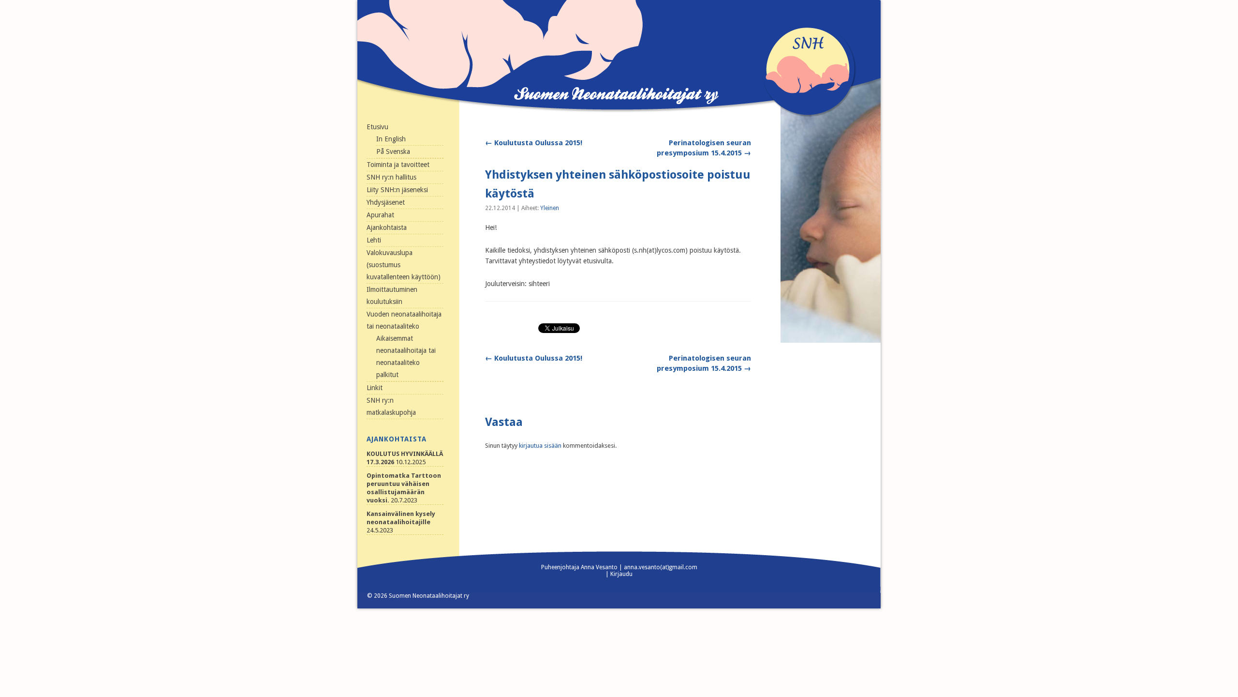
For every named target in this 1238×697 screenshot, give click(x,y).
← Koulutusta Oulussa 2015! (533, 142)
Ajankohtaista (387, 227)
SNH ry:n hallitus (391, 177)
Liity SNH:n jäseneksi (397, 190)
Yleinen (549, 208)
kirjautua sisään (540, 445)
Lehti (374, 240)
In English (391, 139)
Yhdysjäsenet (386, 202)
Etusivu (377, 127)
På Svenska (393, 151)
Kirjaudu (621, 574)
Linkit (375, 388)
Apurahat (380, 215)
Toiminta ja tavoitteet (398, 164)
